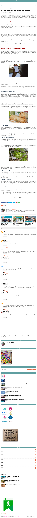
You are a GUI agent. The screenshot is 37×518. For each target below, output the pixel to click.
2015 (18, 467)
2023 (18, 454)
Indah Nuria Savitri (6, 231)
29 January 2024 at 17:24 (6, 241)
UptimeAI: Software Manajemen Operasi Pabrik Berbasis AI (14, 399)
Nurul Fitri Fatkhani (5, 12)
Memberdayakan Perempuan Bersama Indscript (13, 395)
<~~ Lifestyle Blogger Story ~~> (19, 2)
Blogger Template (16, 516)
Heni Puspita (5, 283)
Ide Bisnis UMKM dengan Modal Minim (18, 224)
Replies (5, 238)
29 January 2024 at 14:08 (6, 232)
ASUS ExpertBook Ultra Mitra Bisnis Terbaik (12, 476)
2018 (18, 462)
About (31, 516)
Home (2, 8)
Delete (6, 236)
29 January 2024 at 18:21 (6, 258)
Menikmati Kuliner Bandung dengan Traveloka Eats (13, 387)
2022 (18, 456)
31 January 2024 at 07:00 (6, 312)
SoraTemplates (6, 516)
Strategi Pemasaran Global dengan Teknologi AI (13, 379)
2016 (18, 465)
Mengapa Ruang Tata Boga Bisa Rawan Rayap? (12, 484)
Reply (4, 236)
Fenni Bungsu (5, 266)
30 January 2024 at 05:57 (6, 275)
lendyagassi (5, 292)
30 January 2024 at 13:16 (6, 293)
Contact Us (34, 516)
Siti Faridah (5, 257)
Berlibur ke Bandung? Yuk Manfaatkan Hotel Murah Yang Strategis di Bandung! (18, 383)
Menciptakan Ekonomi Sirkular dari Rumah (12, 480)
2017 (18, 464)
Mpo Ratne (5, 274)
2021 (18, 457)
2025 (18, 451)
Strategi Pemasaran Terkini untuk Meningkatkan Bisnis (29, 224)
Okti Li (4, 240)
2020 (18, 459)
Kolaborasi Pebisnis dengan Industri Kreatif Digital (5, 224)
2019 (18, 460)
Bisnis (4, 8)
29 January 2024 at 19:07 (6, 267)
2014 (18, 468)
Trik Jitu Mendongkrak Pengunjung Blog (11, 391)
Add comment (6, 321)
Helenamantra (6, 311)
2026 (18, 449)
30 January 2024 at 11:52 (6, 284)
